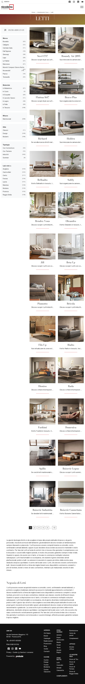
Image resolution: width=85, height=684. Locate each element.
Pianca (5, 74)
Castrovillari (7, 172)
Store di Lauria (72, 663)
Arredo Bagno (59, 651)
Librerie (59, 635)
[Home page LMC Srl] (7, 7)
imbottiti (6, 154)
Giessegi (6, 54)
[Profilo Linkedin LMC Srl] (78, 2)
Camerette (60, 670)
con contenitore (8, 148)
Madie (59, 642)
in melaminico (7, 88)
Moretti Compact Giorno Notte (13, 67)
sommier (6, 158)
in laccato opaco (9, 98)
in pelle (5, 104)
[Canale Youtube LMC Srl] (83, 2)
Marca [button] (5, 38)
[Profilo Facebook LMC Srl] (70, 2)
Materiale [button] (6, 85)
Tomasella (6, 77)
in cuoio (5, 91)
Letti (52, 12)
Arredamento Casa (43, 12)
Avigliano (6, 169)
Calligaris (6, 45)
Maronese (6, 64)
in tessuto (6, 107)
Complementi (73, 638)
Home (33, 12)
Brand (46, 636)
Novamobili (6, 70)
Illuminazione (73, 630)
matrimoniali (7, 119)
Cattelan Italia (7, 48)
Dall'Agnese (7, 51)
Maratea (5, 185)
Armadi (59, 668)
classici (5, 130)
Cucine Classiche (47, 671)
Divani (59, 645)
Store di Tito (73, 659)
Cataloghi (47, 638)
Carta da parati (72, 634)
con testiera (7, 151)
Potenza (6, 191)
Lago (4, 58)
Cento (5, 175)
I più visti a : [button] (7, 166)
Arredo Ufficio (71, 648)
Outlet (46, 649)
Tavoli (58, 647)
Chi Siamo (47, 633)
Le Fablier (6, 61)
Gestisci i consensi (26, 652)
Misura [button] (5, 116)
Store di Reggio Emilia (73, 673)
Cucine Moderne (47, 666)
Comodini (60, 665)
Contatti (47, 651)
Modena (5, 188)
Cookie (15, 652)
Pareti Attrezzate (60, 639)
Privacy (8, 652)
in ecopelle (6, 95)
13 (54, 528)
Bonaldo (6, 41)
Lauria (5, 182)
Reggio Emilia (7, 195)
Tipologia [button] (6, 145)
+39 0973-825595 (15, 640)
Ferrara (5, 178)
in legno (5, 101)
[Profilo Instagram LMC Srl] (74, 2)
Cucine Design (46, 661)
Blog (45, 646)
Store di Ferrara (72, 668)
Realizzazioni (48, 641)
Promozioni (47, 643)
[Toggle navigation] (81, 7)
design (5, 133)
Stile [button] (4, 127)
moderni (5, 137)
